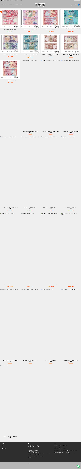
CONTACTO (17, 4)
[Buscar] (71, 5)
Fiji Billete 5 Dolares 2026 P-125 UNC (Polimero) (50, 207)
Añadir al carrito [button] (10, 31)
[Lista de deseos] (75, 5)
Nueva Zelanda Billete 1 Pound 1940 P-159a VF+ (10, 436)
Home (3, 445)
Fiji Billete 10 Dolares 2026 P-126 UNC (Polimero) (10, 207)
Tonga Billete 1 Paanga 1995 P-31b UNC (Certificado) (50, 131)
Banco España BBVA (31, 446)
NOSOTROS (12, 4)
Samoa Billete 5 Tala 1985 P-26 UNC (50, 29)
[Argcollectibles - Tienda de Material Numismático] (40, 5)
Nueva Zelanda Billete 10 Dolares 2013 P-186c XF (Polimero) (30, 54)
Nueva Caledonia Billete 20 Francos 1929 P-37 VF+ (71, 54)
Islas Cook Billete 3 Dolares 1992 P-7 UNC (30, 29)
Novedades (4, 448)
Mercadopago (31, 450)
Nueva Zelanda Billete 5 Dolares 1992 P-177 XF (30, 131)
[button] (74, 5)
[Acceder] (72, 5)
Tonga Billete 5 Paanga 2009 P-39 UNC (71, 207)
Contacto (3, 447)
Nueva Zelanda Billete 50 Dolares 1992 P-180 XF (10, 54)
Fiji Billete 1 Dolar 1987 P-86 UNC (50, 360)
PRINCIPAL (3, 4)
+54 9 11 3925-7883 (64, 445)
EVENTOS (7, 4)
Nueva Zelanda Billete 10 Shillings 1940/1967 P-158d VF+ (50, 54)
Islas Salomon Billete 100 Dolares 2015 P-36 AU (30, 360)
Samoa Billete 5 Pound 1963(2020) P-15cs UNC (71, 360)
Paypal (30, 453)
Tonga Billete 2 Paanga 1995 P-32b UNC (10, 29)
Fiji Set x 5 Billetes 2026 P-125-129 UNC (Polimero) (71, 131)
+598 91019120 (63, 447)
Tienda (3, 449)
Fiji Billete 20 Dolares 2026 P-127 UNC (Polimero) (30, 207)
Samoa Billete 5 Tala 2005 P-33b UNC (10, 80)
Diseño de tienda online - (48, 463)
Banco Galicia (30, 448)
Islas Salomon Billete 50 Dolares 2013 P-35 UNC (10, 360)
